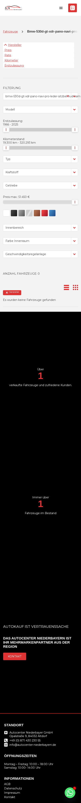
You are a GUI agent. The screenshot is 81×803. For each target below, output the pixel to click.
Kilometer (11, 60)
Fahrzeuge (10, 31)
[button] (61, 8)
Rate (8, 55)
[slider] (6, 129)
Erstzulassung (14, 65)
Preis (8, 50)
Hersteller (14, 45)
